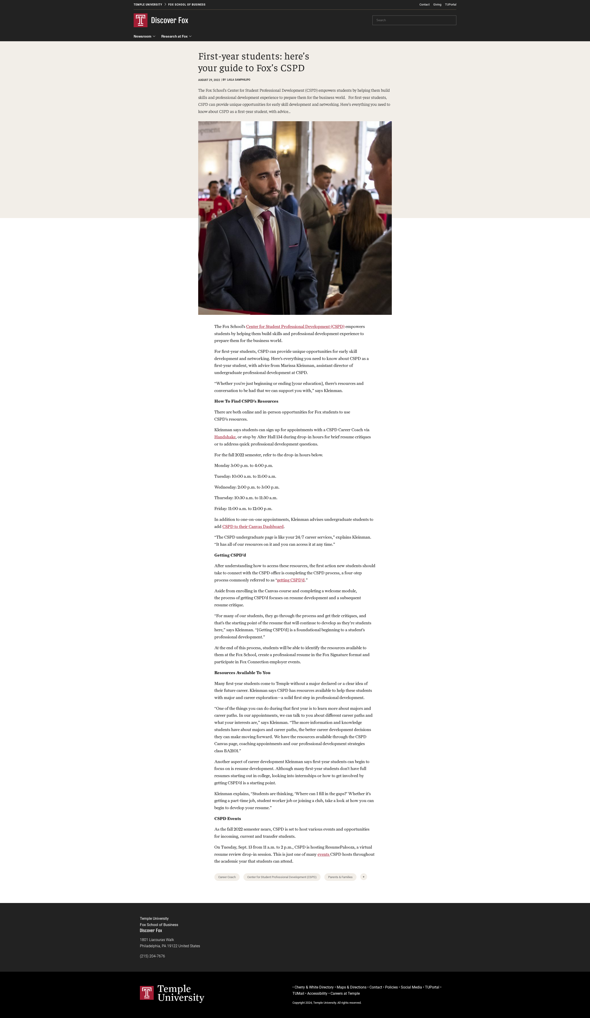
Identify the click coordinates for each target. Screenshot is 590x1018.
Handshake (225, 436)
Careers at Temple (345, 993)
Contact (424, 4)
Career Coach (227, 877)
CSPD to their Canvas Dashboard (253, 526)
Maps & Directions (351, 987)
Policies (391, 987)
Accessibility (317, 993)
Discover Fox (170, 20)
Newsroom (142, 36)
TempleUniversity (181, 993)
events (324, 854)
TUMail (298, 993)
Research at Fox (174, 36)
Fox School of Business (187, 4)
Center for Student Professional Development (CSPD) (295, 326)
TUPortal (450, 4)
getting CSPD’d (291, 580)
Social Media (411, 987)
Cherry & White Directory (314, 987)
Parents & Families (340, 877)
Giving (437, 4)
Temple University (148, 4)
